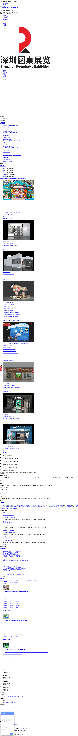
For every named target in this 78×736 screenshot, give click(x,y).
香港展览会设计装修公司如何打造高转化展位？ (11, 665)
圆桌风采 (18, 696)
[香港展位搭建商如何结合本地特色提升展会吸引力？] (6, 647)
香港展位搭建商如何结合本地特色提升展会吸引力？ (16, 649)
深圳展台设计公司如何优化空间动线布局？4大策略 (16, 620)
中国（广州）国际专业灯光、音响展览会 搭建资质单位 (13, 557)
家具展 (12, 178)
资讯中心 (4, 23)
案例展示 (3, 166)
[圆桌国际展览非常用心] (7, 537)
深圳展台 (4, 168)
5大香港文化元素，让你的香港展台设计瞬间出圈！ (12, 656)
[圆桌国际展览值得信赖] (7, 522)
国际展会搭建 (5, 19)
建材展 (7, 178)
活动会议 (4, 75)
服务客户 (3, 502)
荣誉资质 (3, 548)
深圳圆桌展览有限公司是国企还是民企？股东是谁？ (12, 599)
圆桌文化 (11, 696)
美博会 (4, 178)
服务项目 (3, 123)
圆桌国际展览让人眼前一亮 (9, 517)
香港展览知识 (6, 639)
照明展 (10, 178)
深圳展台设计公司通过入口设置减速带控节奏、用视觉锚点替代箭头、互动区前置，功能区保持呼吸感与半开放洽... (26, 623)
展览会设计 (5, 17)
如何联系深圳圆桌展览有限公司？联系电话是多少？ (16, 591)
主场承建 (4, 20)
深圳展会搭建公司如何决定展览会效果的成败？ (11, 636)
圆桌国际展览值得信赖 (8, 525)
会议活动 (15, 702)
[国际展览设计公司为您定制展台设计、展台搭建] (39, 98)
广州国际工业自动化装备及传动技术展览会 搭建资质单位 (13, 556)
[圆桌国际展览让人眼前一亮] (8, 515)
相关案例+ (24, 178)
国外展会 (18, 702)
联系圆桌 (4, 25)
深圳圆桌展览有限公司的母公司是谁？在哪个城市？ (12, 597)
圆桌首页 (4, 15)
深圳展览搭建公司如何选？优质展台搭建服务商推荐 (12, 634)
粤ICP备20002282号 (23, 728)
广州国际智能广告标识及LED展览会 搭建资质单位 (12, 555)
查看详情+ (4, 521)
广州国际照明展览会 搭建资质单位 (9, 553)
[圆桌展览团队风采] (39, 581)
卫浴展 (15, 178)
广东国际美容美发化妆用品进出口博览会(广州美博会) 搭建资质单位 (15, 560)
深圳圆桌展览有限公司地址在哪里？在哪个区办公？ (12, 607)
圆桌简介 (4, 696)
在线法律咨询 (14, 724)
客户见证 (3, 512)
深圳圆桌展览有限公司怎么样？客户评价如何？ (11, 603)
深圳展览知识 (6, 610)
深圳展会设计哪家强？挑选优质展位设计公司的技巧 (12, 632)
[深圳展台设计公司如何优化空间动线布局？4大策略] (6, 618)
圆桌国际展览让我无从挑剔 (9, 532)
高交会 (1, 178)
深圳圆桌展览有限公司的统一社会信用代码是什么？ (12, 601)
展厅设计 (4, 18)
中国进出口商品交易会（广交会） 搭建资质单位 (12, 551)
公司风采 (3, 578)
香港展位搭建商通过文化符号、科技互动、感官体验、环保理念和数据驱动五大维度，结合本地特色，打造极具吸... (26, 652)
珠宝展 (21, 178)
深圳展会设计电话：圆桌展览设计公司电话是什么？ (12, 605)
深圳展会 (4, 702)
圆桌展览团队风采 (13, 582)
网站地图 (4, 4)
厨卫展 (18, 178)
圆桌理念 (8, 696)
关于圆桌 (4, 24)
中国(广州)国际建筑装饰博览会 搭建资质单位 (11, 554)
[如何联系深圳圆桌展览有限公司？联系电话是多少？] (6, 589)
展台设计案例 (5, 16)
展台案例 (4, 70)
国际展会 (4, 73)
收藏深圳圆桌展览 (6, 3)
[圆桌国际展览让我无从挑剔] (8, 530)
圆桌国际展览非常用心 (8, 540)
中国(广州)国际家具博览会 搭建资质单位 (10, 552)
